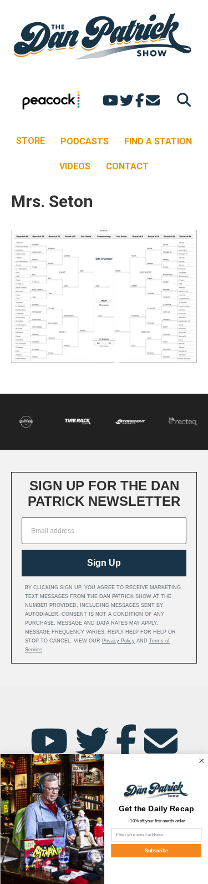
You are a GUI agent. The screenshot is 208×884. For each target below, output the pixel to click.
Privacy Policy (118, 641)
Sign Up (104, 562)
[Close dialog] (201, 761)
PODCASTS (84, 141)
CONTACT (127, 166)
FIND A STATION (158, 141)
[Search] (181, 99)
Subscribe (156, 850)
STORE (30, 140)
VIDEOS (74, 166)
